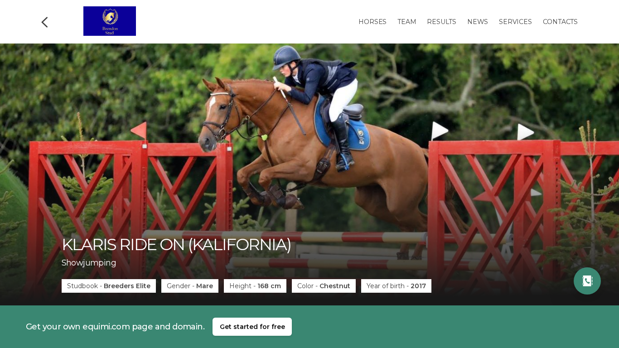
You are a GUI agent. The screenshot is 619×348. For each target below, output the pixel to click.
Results (441, 22)
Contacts (560, 22)
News (477, 22)
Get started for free (252, 327)
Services (515, 22)
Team (406, 22)
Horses (372, 22)
